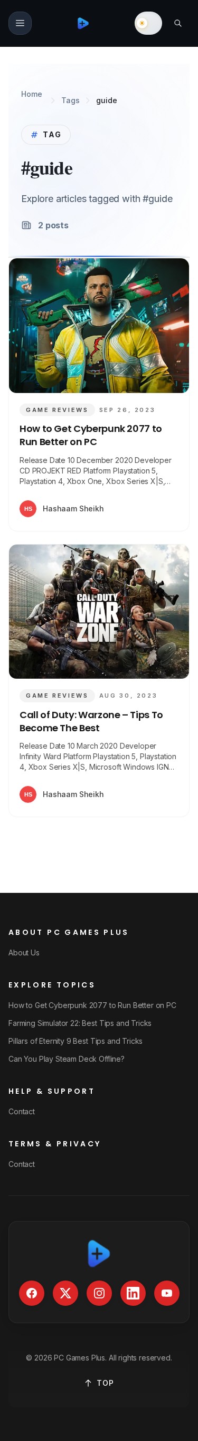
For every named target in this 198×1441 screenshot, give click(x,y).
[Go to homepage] (83, 23)
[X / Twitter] (65, 1293)
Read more (146, 508)
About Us (24, 952)
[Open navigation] (20, 23)
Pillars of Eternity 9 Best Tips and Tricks (75, 1040)
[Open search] (178, 23)
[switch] (148, 23)
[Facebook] (31, 1293)
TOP (105, 1382)
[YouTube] (167, 1293)
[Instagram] (99, 1293)
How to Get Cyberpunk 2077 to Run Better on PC (91, 435)
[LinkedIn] (133, 1293)
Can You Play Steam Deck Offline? (66, 1058)
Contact (21, 1111)
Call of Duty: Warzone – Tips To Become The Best (91, 721)
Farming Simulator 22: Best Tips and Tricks (80, 1023)
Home (31, 93)
